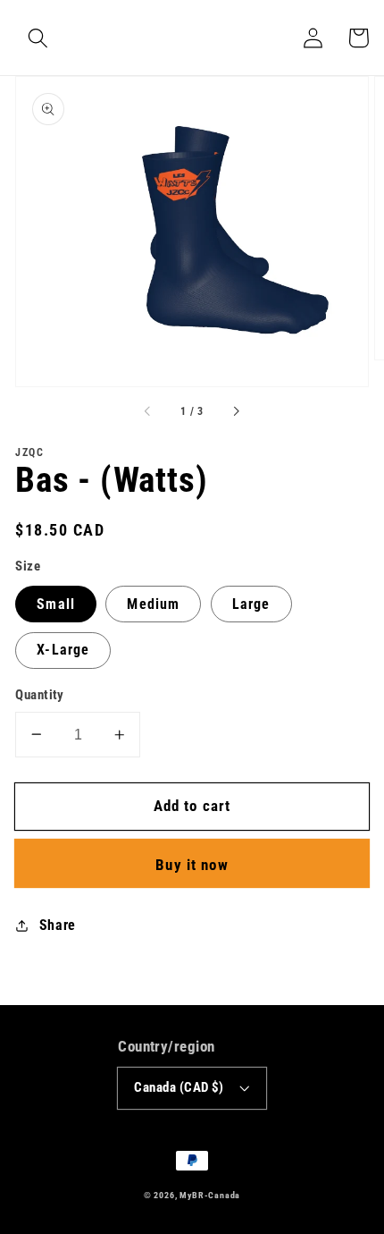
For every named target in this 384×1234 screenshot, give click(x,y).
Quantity (39, 695)
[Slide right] (235, 411)
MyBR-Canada (209, 1195)
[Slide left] (148, 411)
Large (251, 604)
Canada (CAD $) (178, 1087)
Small (56, 604)
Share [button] (57, 925)
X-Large (63, 649)
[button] (38, 38)
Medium (153, 604)
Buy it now (192, 865)
